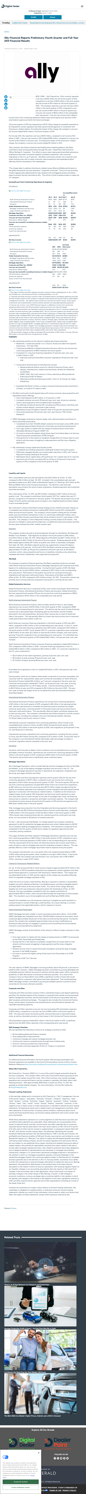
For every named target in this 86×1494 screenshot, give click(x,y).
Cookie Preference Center (21, 1487)
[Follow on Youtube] (61, 1458)
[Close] (38, 1452)
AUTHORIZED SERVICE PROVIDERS (43, 1488)
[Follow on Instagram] (64, 1458)
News (6, 32)
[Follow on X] (58, 1458)
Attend (52, 17)
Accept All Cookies (20, 1482)
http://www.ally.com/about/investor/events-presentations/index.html (51, 1064)
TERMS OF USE (55, 1490)
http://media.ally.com (19, 1087)
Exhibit (33, 17)
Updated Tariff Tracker (19, 23)
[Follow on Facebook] (55, 1458)
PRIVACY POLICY (69, 1490)
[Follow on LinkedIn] (67, 1458)
